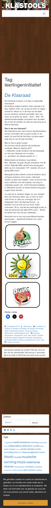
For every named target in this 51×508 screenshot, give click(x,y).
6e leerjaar (39, 328)
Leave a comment (13, 342)
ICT (20, 452)
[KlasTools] (25, 4)
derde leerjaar (10, 449)
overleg (20, 340)
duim (25, 335)
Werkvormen (9, 333)
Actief (6, 331)
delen (42, 446)
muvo (8, 456)
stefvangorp (27, 326)
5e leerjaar (31, 328)
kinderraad (8, 337)
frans (16, 452)
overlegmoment (29, 340)
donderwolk (18, 335)
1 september (8, 442)
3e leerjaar (14, 328)
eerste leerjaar (28, 448)
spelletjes (32, 470)
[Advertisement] (25, 46)
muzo (21, 461)
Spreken (21, 331)
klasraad (29, 337)
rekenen (9, 466)
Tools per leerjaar (31, 331)
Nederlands (13, 331)
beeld (16, 442)
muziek (17, 457)
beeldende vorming (29, 442)
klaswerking (37, 337)
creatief (36, 445)
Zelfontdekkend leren (21, 333)
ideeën (34, 335)
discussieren (9, 335)
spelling (39, 470)
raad (42, 340)
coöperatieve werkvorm (20, 445)
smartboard (7, 470)
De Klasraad (17, 95)
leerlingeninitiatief (11, 340)
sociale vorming (17, 470)
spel (25, 469)
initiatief (40, 335)
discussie (36, 333)
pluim (38, 340)
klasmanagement (19, 337)
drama (18, 449)
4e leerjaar (23, 328)
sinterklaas (38, 466)
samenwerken (20, 466)
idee (29, 335)
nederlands (33, 462)
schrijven (29, 466)
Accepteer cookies (25, 503)
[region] (25, 491)
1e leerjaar (39, 326)
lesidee (42, 452)
